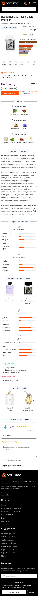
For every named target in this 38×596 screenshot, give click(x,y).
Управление (21, 587)
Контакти (5, 521)
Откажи (31, 592)
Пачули (12, 142)
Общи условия (7, 515)
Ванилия (31, 142)
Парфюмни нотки (8, 553)
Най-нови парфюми (9, 546)
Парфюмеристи (7, 549)
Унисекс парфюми (8, 543)
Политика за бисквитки (10, 511)
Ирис (24, 128)
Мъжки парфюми (8, 533)
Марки (3, 556)
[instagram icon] (7, 493)
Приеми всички (14, 592)
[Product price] (8, 84)
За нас (3, 505)
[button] (34, 400)
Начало (3, 23)
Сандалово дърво (21, 142)
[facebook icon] (2, 493)
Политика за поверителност (12, 508)
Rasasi (5, 16)
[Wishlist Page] (25, 3)
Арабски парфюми (8, 540)
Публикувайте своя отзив (12, 466)
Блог (3, 518)
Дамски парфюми (8, 537)
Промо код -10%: (26, 91)
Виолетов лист (14, 114)
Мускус (6, 142)
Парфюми (10, 23)
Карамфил (24, 114)
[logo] (11, 3)
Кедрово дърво (16, 128)
